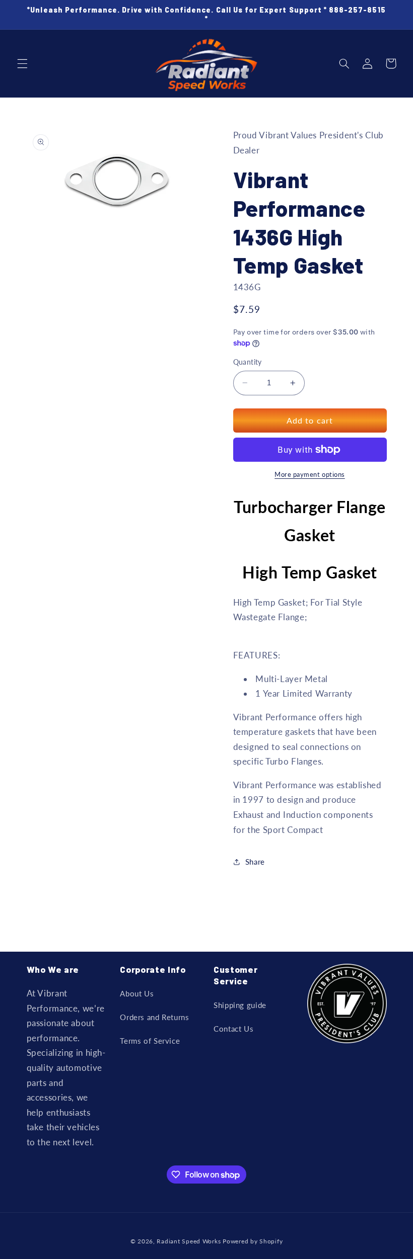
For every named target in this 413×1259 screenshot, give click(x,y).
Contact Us (233, 1028)
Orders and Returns (154, 1017)
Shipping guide (240, 1005)
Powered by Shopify (253, 1241)
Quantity (247, 362)
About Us (137, 993)
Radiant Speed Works (189, 1241)
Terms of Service (150, 1040)
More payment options (309, 474)
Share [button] (255, 861)
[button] (22, 63)
